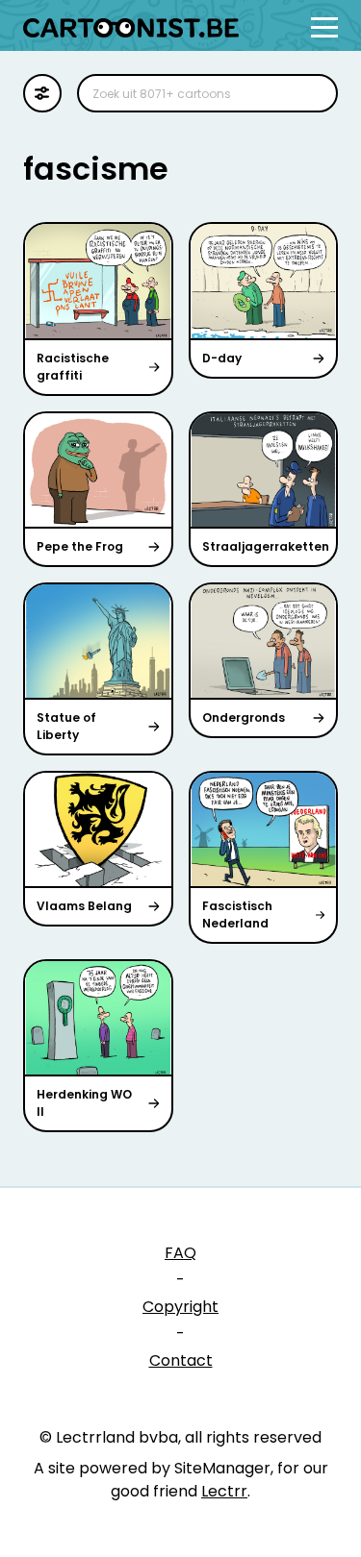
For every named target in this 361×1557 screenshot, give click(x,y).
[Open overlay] (324, 27)
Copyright (180, 1307)
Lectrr (224, 1491)
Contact (181, 1360)
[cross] (310, 93)
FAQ (180, 1253)
